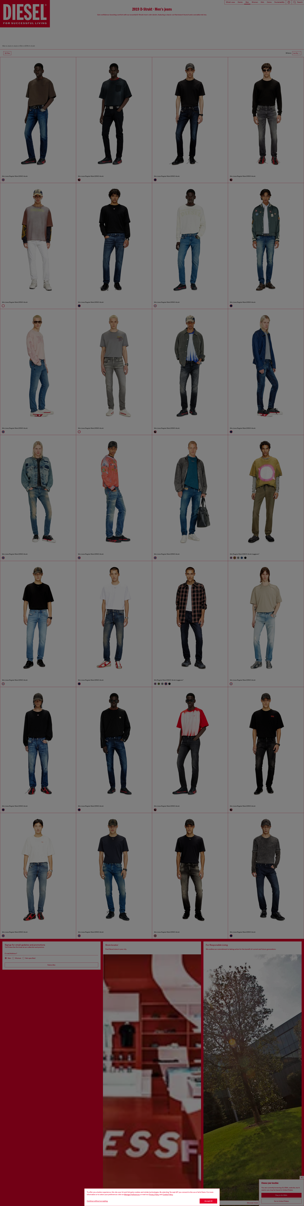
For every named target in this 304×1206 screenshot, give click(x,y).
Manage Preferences (132, 1194)
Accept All (208, 1201)
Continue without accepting (97, 1201)
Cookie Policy (168, 1194)
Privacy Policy (154, 1194)
